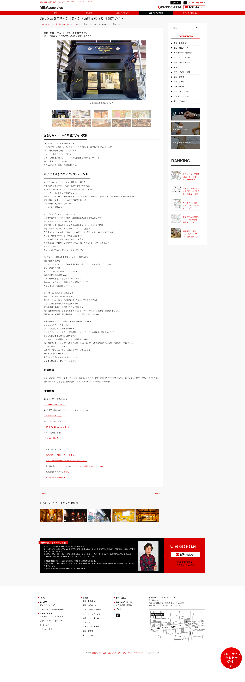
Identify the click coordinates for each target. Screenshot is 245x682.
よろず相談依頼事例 (182, 142)
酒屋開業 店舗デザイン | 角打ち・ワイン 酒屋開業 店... (191, 234)
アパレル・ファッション (183, 57)
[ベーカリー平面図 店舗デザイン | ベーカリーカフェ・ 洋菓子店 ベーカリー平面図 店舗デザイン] (185, 199)
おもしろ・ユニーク (69, 24)
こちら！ (67, 472)
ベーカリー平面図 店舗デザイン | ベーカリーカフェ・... (191, 205)
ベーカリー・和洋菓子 (183, 53)
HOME (55, 13)
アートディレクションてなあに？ (53, 616)
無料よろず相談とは (190, 13)
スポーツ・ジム (180, 67)
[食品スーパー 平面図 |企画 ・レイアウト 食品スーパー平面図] (185, 171)
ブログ (175, 3)
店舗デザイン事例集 (156, 13)
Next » (157, 494)
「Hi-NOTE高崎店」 (52, 438)
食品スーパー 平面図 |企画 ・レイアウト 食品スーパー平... (191, 177)
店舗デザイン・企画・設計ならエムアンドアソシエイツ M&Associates (118, 653)
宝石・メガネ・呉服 (182, 72)
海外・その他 (179, 101)
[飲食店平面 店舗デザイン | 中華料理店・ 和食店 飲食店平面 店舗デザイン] (185, 214)
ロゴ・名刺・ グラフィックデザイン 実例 (185, 114)
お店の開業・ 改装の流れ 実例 (180, 128)
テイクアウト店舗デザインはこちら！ (89, 466)
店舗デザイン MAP (47, 605)
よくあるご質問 (46, 629)
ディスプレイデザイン (183, 96)
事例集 (85, 598)
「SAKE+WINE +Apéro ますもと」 (58, 427)
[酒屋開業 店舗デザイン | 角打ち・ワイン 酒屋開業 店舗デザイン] (185, 228)
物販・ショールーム (182, 62)
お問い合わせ (121, 598)
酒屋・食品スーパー (182, 48)
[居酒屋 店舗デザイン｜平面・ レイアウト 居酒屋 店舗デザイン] (185, 185)
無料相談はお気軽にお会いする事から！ (61, 455)
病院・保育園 (179, 77)
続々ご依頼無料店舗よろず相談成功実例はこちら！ (66, 461)
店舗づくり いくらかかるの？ (52, 621)
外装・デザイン (180, 82)
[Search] (197, 28)
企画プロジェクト (181, 87)
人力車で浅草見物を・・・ (56, 477)
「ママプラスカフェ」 (53, 416)
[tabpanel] (101, 74)
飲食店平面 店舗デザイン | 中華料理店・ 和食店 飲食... (191, 219)
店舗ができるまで (122, 13)
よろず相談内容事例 (124, 605)
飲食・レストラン (181, 43)
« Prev (44, 494)
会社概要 (89, 13)
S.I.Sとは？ (44, 625)
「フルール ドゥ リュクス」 (55, 405)
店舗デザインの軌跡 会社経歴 (52, 609)
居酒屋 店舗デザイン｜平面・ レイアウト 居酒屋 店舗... (191, 191)
